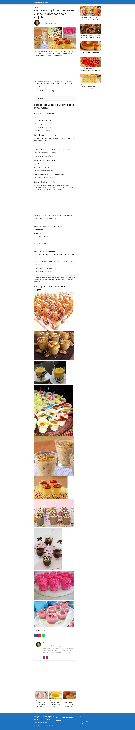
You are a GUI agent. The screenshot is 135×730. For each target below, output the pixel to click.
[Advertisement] (55, 68)
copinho (48, 55)
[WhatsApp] (43, 635)
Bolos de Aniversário (41, 2)
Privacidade (76, 2)
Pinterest (64, 719)
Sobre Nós (68, 2)
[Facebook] (36, 635)
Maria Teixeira (43, 22)
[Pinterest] (39, 635)
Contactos (98, 2)
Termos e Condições (87, 2)
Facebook (59, 719)
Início (61, 2)
